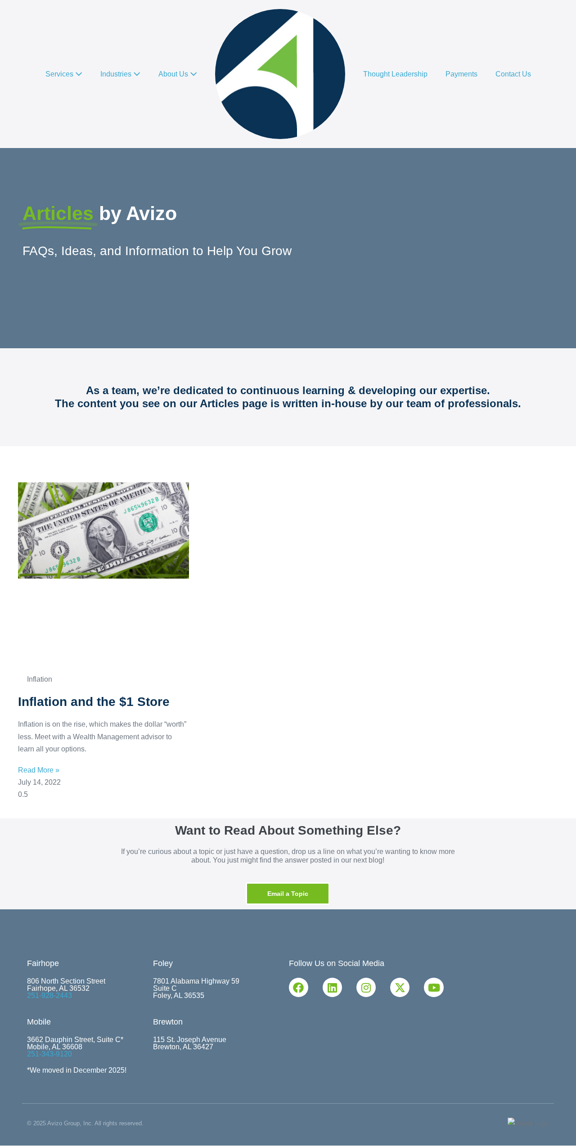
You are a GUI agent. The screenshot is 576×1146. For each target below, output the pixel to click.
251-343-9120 (49, 1054)
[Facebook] (298, 987)
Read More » (38, 770)
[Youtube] (433, 987)
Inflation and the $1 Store (94, 702)
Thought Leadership (395, 74)
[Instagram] (366, 987)
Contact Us (513, 74)
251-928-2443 (49, 995)
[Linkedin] (332, 987)
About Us (174, 74)
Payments (461, 74)
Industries (116, 74)
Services (60, 74)
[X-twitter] (400, 987)
